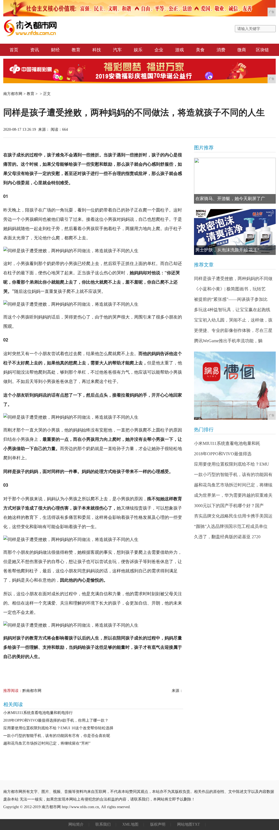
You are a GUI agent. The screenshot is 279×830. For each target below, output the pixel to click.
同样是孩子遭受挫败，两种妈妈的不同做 (233, 278)
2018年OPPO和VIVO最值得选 (222, 453)
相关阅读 (13, 704)
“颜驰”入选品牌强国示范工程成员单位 (231, 526)
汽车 (117, 49)
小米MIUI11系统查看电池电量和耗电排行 (38, 713)
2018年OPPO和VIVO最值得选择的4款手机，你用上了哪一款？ (55, 720)
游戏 (179, 49)
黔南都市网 (31, 691)
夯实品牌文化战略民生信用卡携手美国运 (233, 516)
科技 (96, 49)
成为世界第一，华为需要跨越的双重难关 (233, 495)
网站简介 (76, 824)
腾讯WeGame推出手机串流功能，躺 (228, 340)
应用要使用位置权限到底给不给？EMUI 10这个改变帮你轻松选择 (58, 728)
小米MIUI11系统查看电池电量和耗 (227, 443)
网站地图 (184, 824)
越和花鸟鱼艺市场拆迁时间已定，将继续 (233, 485)
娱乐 (138, 49)
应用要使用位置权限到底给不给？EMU (231, 464)
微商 (241, 49)
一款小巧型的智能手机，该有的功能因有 (233, 474)
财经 (55, 49)
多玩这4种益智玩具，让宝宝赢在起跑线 (232, 309)
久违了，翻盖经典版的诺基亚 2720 (227, 536)
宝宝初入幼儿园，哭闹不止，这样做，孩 (233, 320)
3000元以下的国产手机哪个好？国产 (229, 505)
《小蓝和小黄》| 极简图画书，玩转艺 (230, 289)
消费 (221, 49)
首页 (14, 49)
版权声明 (157, 824)
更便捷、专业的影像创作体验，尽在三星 (233, 330)
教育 (76, 49)
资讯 (34, 49)
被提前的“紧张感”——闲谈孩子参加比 (231, 299)
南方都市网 (12, 94)
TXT (196, 824)
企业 (158, 49)
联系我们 (103, 824)
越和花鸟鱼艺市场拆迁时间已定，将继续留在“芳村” (46, 743)
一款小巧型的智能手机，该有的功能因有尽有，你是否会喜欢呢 (56, 736)
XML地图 (130, 824)
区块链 (262, 49)
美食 (200, 49)
